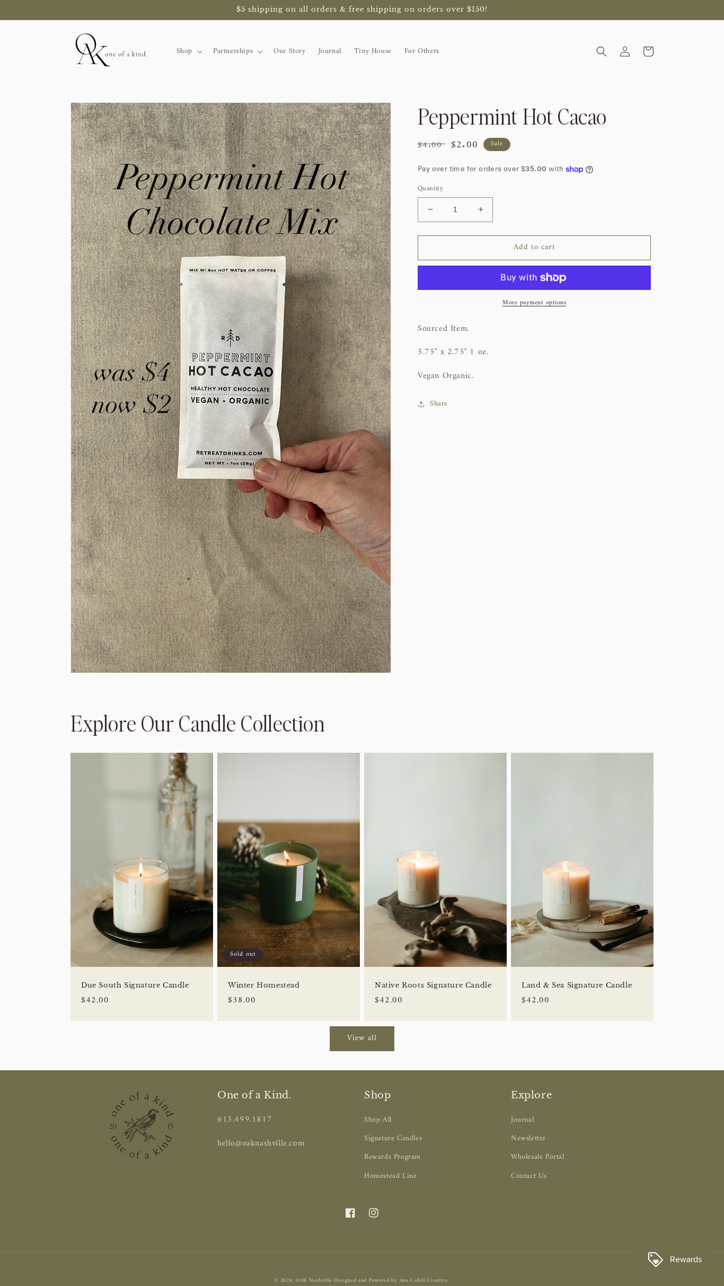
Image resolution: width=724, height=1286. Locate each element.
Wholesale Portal (537, 1157)
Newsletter (528, 1138)
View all (362, 1038)
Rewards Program (392, 1157)
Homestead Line (390, 1176)
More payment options (534, 303)
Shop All (378, 1119)
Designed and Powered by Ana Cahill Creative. (391, 1280)
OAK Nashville (315, 1280)
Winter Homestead (264, 985)
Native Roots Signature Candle (433, 985)
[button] (188, 51)
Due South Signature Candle (135, 985)
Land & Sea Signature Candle (577, 985)
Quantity (430, 188)
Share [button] (439, 403)
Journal (522, 1119)
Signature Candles (393, 1138)
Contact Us (529, 1176)
